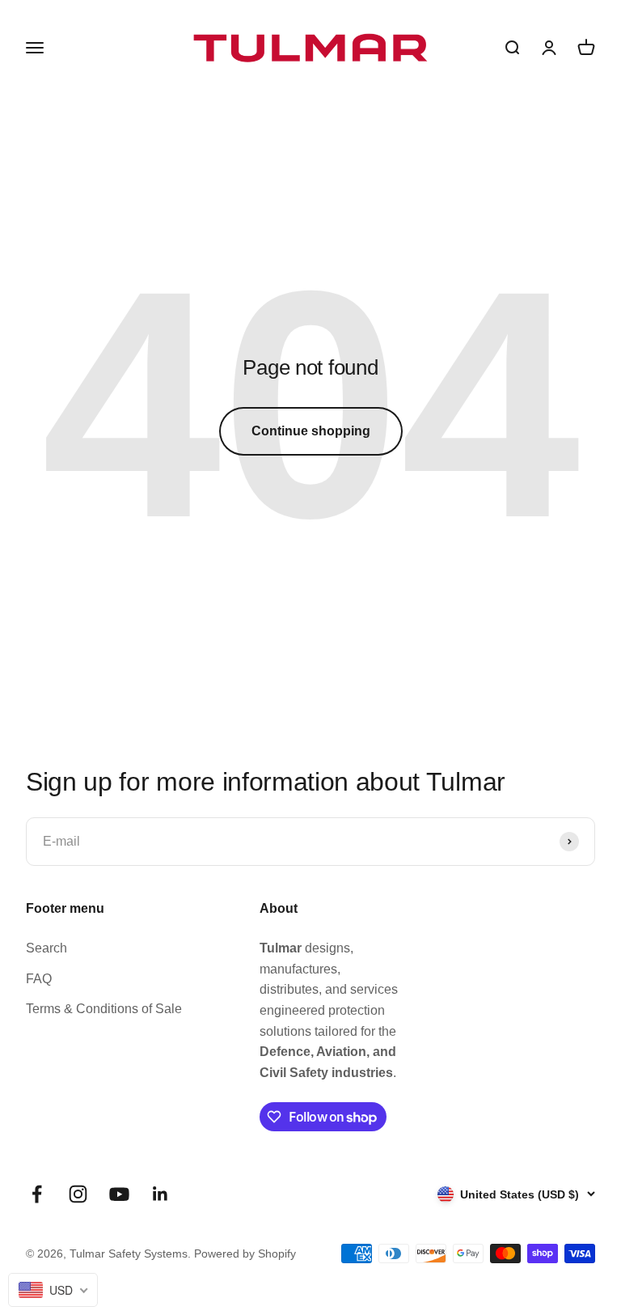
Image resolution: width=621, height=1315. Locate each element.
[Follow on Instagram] (78, 1194)
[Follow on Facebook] (37, 1194)
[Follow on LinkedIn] (160, 1194)
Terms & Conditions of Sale (104, 1009)
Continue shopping (310, 431)
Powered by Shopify (245, 1253)
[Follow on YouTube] (119, 1194)
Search (46, 948)
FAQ (39, 979)
